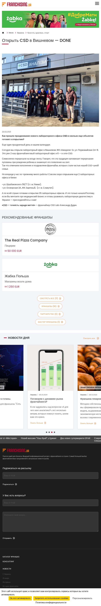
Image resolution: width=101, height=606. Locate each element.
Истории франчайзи (10, 586)
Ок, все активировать (20, 598)
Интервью (7, 582)
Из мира (6, 578)
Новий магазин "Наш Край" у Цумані (26, 438)
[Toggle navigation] (97, 3)
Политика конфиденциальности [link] (51, 602)
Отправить (7, 538)
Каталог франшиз (11, 557)
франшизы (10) (49, 306)
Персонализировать (82, 598)
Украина (20, 32)
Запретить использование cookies (51, 598)
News (11, 32)
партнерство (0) (48, 314)
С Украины (7, 574)
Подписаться (8, 484)
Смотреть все (89, 338)
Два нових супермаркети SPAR (63, 438)
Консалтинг (8, 561)
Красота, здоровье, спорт (38, 32)
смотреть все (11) (49, 298)
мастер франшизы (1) (49, 322)
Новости (7, 569)
